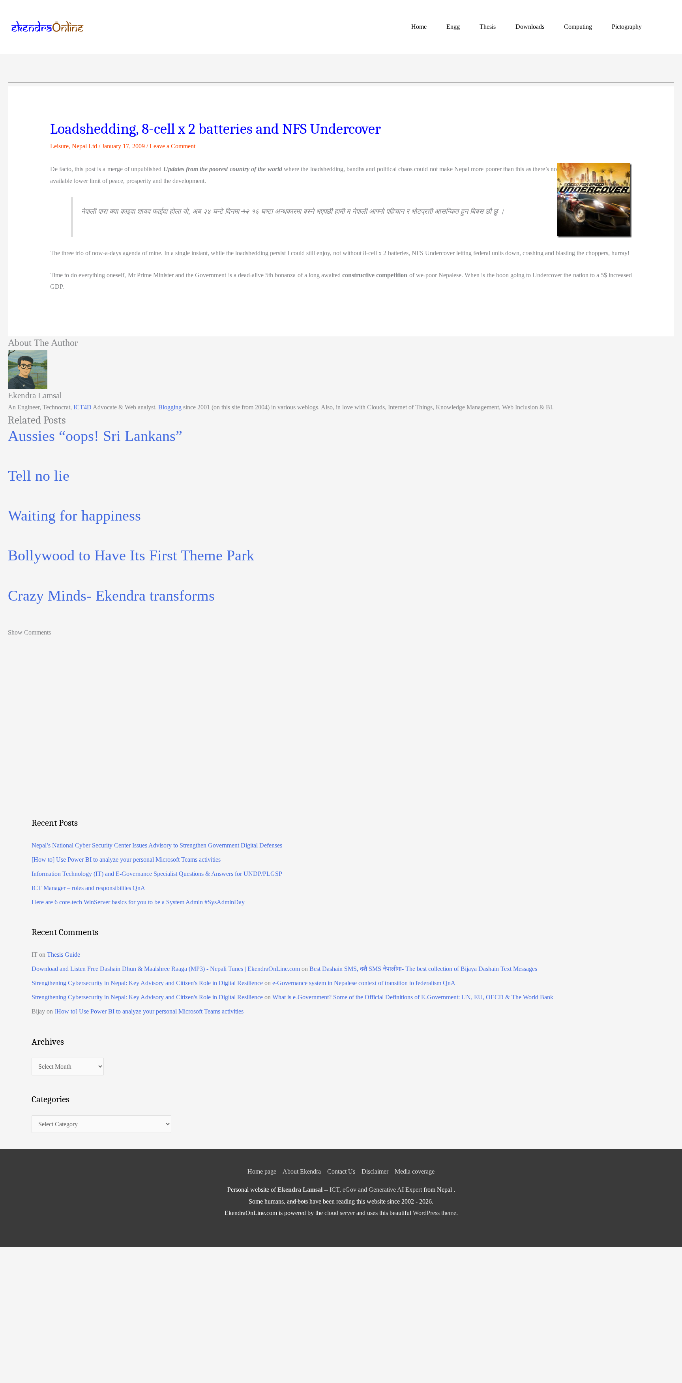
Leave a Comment (172, 146)
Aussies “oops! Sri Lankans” (95, 435)
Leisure (59, 146)
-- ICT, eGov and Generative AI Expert (349, 1189)
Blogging (170, 407)
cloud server (339, 1212)
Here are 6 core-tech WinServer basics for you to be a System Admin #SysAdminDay (138, 902)
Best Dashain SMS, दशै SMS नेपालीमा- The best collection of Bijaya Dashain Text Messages (423, 968)
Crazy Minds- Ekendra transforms (111, 595)
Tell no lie (38, 475)
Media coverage (415, 1171)
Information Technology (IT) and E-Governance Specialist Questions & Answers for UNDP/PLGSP (157, 873)
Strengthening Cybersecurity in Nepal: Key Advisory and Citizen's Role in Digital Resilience (147, 983)
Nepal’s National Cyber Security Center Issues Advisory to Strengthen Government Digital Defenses (157, 845)
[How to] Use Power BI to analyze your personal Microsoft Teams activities (126, 859)
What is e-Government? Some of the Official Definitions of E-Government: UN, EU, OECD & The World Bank (412, 997)
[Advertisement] (268, 744)
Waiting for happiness (74, 515)
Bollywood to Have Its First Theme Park (131, 555)
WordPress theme (434, 1212)
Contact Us (341, 1171)
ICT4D (82, 407)
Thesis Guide (63, 954)
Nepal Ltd (84, 146)
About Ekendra (302, 1171)
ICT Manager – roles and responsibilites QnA (88, 888)
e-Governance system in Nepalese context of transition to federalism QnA (363, 983)
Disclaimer (375, 1171)
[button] (664, 26)
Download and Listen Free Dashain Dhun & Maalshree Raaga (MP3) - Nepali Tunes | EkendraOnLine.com (166, 968)
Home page (261, 1171)
